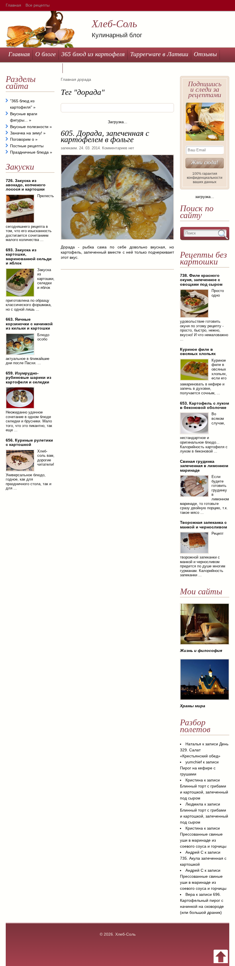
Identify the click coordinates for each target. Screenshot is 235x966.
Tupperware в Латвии (159, 54)
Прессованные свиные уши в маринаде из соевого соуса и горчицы (203, 840)
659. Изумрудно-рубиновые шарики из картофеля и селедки (28, 377)
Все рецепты (38, 5)
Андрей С (194, 852)
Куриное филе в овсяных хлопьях (198, 351)
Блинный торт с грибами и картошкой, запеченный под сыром (204, 792)
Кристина (194, 780)
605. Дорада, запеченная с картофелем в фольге (105, 136)
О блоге (45, 54)
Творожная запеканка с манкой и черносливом (203, 524)
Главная (13, 5)
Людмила (194, 804)
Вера (190, 894)
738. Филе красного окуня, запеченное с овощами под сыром (201, 280)
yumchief (193, 762)
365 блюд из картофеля (93, 54)
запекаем (69, 148)
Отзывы (205, 54)
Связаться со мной (34, 67)
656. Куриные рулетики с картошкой (29, 442)
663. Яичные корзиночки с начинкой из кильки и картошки (29, 323)
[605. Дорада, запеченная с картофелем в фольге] (117, 242)
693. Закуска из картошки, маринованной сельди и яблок (29, 256)
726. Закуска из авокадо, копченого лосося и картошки (26, 185)
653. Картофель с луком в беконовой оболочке (204, 405)
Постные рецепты (27, 146)
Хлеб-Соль (114, 24)
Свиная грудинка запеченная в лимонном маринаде (204, 466)
